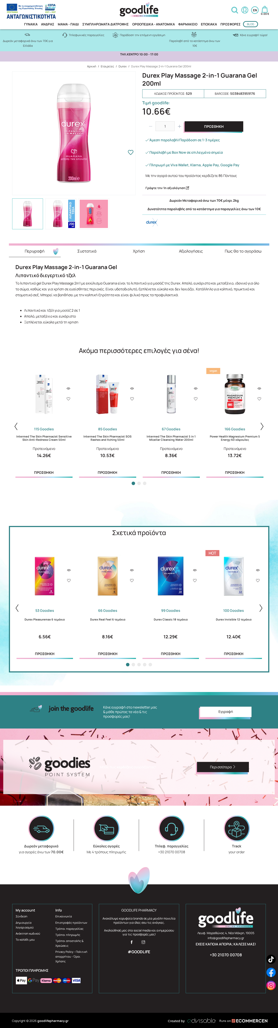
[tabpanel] (44, 421)
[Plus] (180, 126)
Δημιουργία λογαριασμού (25, 925)
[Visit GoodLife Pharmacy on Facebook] (132, 943)
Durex (123, 66)
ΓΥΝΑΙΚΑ (31, 24)
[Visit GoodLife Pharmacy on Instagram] (143, 943)
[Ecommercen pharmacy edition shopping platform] (240, 1020)
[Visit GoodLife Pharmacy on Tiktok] (271, 959)
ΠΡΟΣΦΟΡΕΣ (230, 24)
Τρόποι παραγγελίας (69, 929)
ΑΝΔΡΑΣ (47, 24)
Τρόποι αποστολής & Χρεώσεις (69, 943)
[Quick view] (68, 388)
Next (262, 426)
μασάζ (65, 310)
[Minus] (151, 126)
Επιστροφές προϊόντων (71, 923)
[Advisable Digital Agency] (192, 1020)
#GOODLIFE (139, 951)
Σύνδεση (21, 916)
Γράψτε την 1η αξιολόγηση (166, 188)
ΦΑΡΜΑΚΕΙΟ (187, 24)
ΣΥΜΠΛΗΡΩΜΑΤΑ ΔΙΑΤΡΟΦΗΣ (105, 24)
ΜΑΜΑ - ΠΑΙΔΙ (68, 24)
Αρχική (91, 66)
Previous (16, 426)
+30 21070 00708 (226, 954)
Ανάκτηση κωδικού (28, 933)
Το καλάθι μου (25, 940)
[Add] (68, 399)
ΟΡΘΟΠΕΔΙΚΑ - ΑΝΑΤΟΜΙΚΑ (153, 24)
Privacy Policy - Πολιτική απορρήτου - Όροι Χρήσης (71, 956)
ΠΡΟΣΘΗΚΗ (214, 126)
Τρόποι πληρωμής (67, 935)
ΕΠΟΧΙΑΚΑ (209, 24)
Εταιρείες (107, 66)
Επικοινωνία (63, 916)
